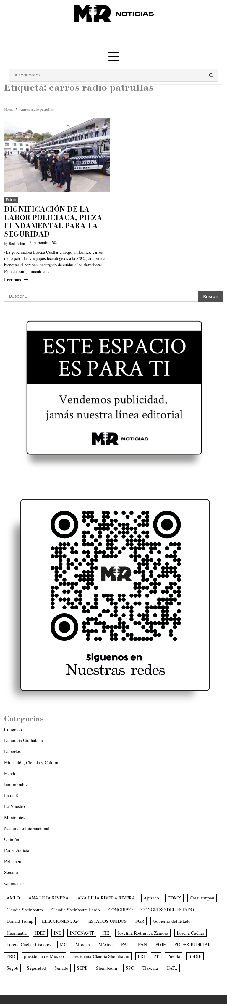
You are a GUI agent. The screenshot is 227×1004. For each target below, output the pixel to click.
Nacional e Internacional (26, 828)
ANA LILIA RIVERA (48, 898)
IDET (40, 933)
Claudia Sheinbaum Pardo (75, 909)
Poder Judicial (17, 850)
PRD (11, 956)
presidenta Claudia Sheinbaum (100, 956)
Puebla (173, 956)
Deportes (12, 751)
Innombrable (16, 784)
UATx (171, 968)
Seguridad (36, 968)
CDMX (174, 898)
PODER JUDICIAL (192, 944)
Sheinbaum (106, 968)
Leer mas (12, 279)
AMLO (13, 898)
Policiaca (12, 861)
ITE (105, 933)
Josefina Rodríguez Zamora (143, 933)
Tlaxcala (150, 968)
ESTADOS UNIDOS (107, 921)
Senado (11, 872)
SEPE (82, 968)
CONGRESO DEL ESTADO (167, 909)
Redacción (17, 243)
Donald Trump (20, 921)
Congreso (13, 729)
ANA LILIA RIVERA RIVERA (106, 898)
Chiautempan (202, 898)
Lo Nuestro (14, 806)
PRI (141, 956)
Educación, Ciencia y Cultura (31, 762)
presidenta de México (44, 956)
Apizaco (151, 898)
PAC (125, 944)
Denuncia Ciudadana (23, 740)
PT (156, 956)
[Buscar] (211, 75)
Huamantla (17, 933)
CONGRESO (120, 909)
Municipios (14, 817)
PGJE (160, 944)
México (105, 944)
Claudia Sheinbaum (25, 909)
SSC (130, 968)
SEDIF (195, 956)
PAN (142, 944)
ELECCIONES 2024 (61, 921)
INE (57, 933)
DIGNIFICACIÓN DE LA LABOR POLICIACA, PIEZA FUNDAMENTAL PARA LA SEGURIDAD (53, 221)
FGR (139, 921)
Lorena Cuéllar (190, 933)
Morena (82, 944)
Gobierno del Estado (172, 921)
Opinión (11, 839)
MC (63, 944)
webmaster (14, 883)
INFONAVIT (82, 933)
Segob (12, 968)
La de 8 (11, 795)
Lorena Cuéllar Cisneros (29, 944)
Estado (11, 199)
